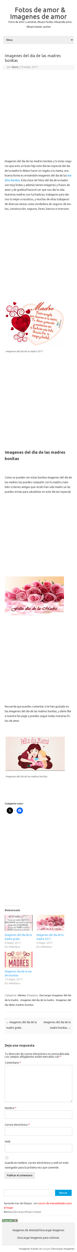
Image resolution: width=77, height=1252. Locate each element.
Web (7, 1141)
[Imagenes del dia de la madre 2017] (50, 923)
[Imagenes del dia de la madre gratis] (19, 923)
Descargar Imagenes (63, 1248)
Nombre (10, 1108)
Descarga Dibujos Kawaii (27, 1211)
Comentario (13, 1062)
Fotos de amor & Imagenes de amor (38, 13)
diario (15, 67)
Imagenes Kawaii (28, 1248)
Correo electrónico (17, 1124)
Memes (22, 995)
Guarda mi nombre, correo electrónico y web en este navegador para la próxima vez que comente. (37, 1165)
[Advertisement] (38, 110)
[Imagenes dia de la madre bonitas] (19, 960)
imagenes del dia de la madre (37, 1000)
